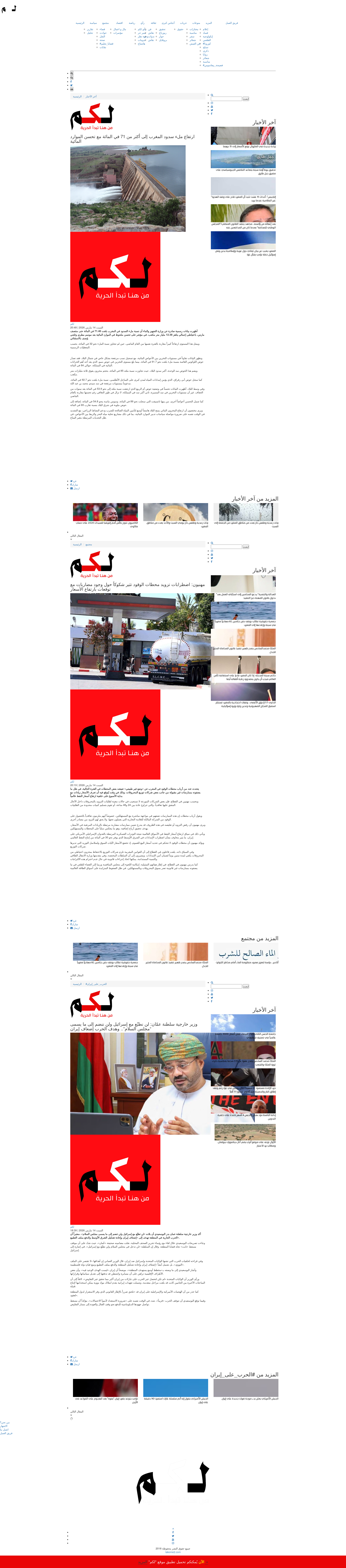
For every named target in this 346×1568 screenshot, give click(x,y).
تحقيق (162, 29)
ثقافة (153, 23)
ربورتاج (163, 32)
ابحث (246, 99)
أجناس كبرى (168, 23)
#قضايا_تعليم (106, 43)
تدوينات (142, 40)
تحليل (90, 32)
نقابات (103, 47)
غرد (74, 481)
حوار (161, 36)
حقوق (180, 29)
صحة (102, 40)
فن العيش (195, 43)
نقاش (151, 32)
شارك (75, 484)
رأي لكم (142, 29)
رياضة (132, 23)
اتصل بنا (4, 1429)
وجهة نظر (143, 36)
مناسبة (193, 32)
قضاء (102, 29)
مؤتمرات (118, 32)
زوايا (205, 54)
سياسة (93, 23)
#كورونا (207, 43)
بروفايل (163, 40)
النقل (102, 36)
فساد (205, 32)
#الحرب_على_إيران (96, 984)
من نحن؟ (5, 1422)
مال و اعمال (119, 29)
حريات (183, 23)
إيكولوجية (208, 36)
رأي (143, 23)
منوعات (196, 23)
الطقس (207, 40)
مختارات (194, 29)
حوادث (103, 32)
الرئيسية (80, 23)
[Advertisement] (138, 454)
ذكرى (206, 50)
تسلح (205, 47)
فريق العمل (232, 23)
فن (149, 29)
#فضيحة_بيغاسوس (213, 65)
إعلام (205, 29)
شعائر (193, 40)
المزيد (209, 23)
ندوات (151, 36)
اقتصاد (119, 23)
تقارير (90, 29)
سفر (192, 36)
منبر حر (142, 32)
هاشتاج (141, 43)
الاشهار (3, 1426)
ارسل (76, 488)
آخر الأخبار (91, 96)
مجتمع (105, 23)
